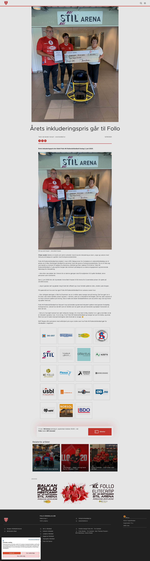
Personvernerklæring (34, 539)
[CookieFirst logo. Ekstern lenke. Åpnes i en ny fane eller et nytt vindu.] (3, 540)
